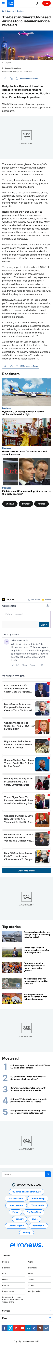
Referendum (38, 1225)
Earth (4, 1273)
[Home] (3, 11)
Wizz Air (10, 504)
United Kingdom (16, 1225)
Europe (5, 1262)
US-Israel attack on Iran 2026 (26, 1191)
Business (10, 11)
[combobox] (26, 1174)
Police (15, 1212)
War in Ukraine (15, 1198)
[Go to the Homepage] (10, 3)
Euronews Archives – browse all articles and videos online (12, 1299)
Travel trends (37, 1205)
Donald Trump (38, 1198)
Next (30, 1273)
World (30, 1262)
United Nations (16, 1205)
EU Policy (32, 1267)
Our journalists (34, 1291)
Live (46, 3)
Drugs (35, 1219)
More (4, 1318)
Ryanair (26, 504)
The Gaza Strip (34, 1212)
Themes (6, 1255)
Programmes (8, 1291)
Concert (19, 1219)
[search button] (48, 1174)
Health (5, 1279)
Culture (5, 1285)
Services (6, 1311)
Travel (31, 1279)
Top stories (11, 927)
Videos (31, 1285)
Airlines (41, 504)
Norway (26, 1232)
